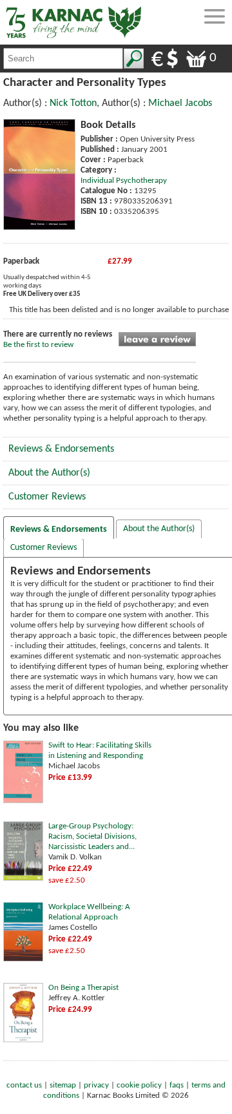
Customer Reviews (47, 497)
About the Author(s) (49, 473)
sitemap (63, 1085)
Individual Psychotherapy (124, 180)
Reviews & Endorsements (61, 449)
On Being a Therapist (83, 987)
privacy (96, 1085)
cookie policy (139, 1085)
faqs (176, 1085)
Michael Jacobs (180, 103)
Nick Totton (73, 103)
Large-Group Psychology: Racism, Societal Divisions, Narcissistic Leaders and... (92, 836)
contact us (24, 1085)
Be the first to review (38, 345)
